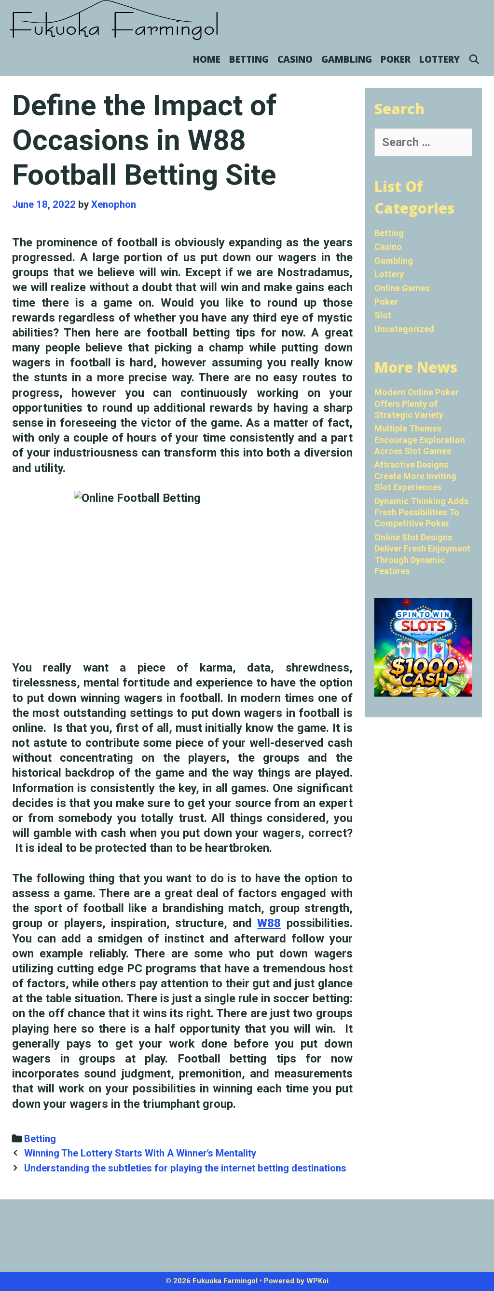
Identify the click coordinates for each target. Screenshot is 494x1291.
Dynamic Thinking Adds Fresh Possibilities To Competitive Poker (421, 512)
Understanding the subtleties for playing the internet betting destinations (185, 1168)
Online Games (402, 288)
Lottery (439, 59)
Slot (382, 315)
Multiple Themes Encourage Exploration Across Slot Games (419, 439)
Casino (295, 59)
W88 (269, 923)
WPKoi (317, 1281)
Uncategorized (404, 329)
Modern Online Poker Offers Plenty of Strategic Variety (416, 403)
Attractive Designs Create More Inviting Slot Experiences (415, 475)
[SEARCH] (474, 59)
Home (206, 59)
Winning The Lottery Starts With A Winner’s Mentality (140, 1153)
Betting (249, 59)
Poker (396, 59)
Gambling (346, 59)
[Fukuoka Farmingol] (115, 20)
